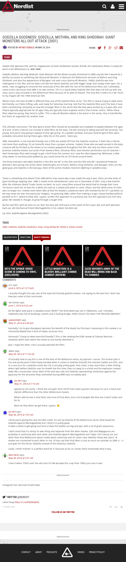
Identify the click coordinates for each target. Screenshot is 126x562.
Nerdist (17, 6)
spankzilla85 (15, 319)
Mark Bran (14, 454)
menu (121, 6)
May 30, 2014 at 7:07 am (21, 414)
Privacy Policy (97, 552)
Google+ (110, 47)
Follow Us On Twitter (63, 512)
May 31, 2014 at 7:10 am (26, 383)
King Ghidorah (51, 226)
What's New (25, 237)
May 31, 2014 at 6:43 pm (21, 323)
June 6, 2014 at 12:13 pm (21, 288)
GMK (4, 226)
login (113, 6)
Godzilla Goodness (27, 226)
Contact (26, 552)
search (104, 6)
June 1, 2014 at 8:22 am (20, 305)
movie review (75, 226)
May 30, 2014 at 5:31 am (21, 458)
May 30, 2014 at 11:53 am (22, 354)
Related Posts (10, 237)
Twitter (100, 47)
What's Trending (41, 237)
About (38, 552)
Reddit (116, 47)
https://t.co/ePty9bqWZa (26, 502)
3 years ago (8, 507)
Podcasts (52, 552)
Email (121, 47)
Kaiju (40, 226)
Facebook (105, 47)
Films (7, 57)
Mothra (64, 226)
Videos (80, 552)
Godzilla (12, 226)
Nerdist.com (67, 552)
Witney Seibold (26, 47)
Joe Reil (18, 380)
